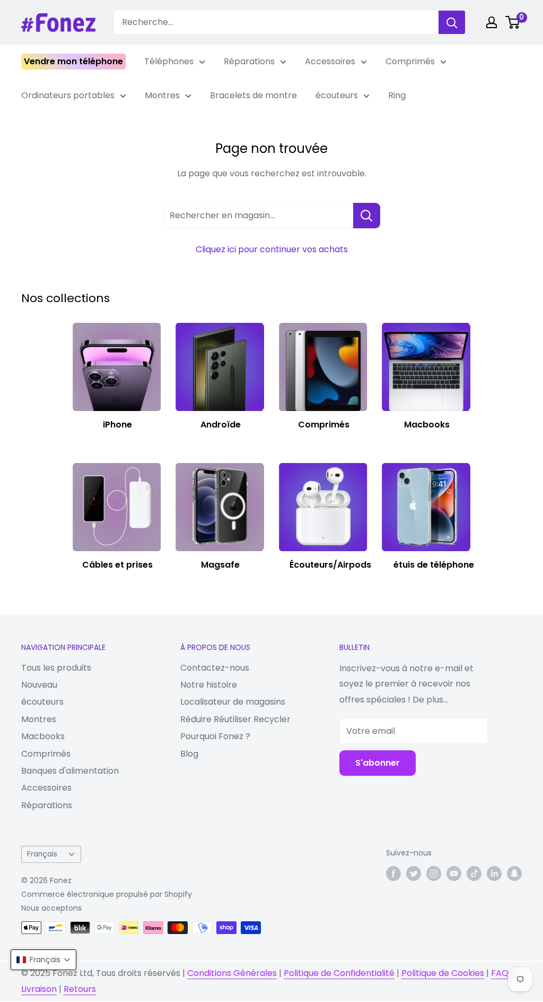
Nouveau (39, 685)
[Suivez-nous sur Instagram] (433, 873)
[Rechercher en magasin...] (366, 215)
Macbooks (43, 736)
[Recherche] (452, 22)
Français (42, 854)
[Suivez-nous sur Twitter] (413, 873)
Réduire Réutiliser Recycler (235, 719)
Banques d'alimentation (70, 771)
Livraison (39, 989)
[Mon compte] (491, 22)
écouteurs (337, 95)
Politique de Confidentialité (339, 973)
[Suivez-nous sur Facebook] (393, 873)
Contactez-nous (214, 668)
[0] (513, 22)
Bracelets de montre (253, 95)
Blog (189, 754)
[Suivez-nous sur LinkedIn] (494, 873)
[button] (43, 960)
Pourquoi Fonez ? (215, 736)
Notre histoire (208, 685)
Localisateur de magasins (232, 702)
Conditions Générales (232, 973)
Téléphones (169, 61)
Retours (80, 989)
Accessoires (330, 61)
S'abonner (377, 763)
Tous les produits (56, 668)
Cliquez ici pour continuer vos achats (272, 249)
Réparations (249, 61)
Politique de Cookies (442, 973)
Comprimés (410, 61)
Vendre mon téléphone (73, 61)
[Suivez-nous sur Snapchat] (514, 873)
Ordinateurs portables (68, 95)
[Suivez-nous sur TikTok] (474, 873)
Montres (162, 95)
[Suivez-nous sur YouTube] (453, 873)
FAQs (502, 973)
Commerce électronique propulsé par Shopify (106, 894)
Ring (397, 95)
